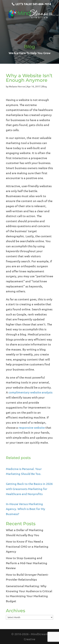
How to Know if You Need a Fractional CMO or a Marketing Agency (27, 546)
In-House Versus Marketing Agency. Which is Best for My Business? (25, 509)
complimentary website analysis (30, 392)
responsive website (32, 427)
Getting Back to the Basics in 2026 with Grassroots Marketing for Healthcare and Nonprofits (29, 489)
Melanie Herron (17, 86)
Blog (44, 86)
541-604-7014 (42, 4)
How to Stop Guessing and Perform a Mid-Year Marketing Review (26, 563)
